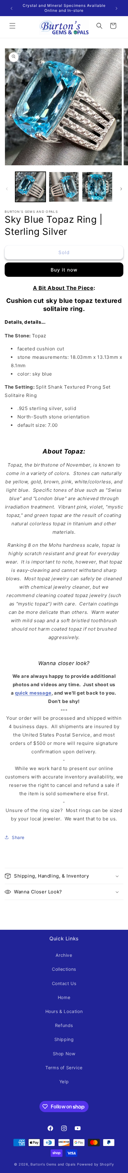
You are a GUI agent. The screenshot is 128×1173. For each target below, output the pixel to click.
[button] (12, 26)
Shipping (64, 1039)
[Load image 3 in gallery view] (97, 187)
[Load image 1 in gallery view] (30, 187)
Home (64, 997)
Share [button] (18, 837)
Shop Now (64, 1053)
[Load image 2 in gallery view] (64, 187)
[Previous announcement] (11, 8)
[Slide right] (121, 188)
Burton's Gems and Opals (53, 1164)
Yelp (64, 1081)
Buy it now (64, 270)
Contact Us (64, 983)
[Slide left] (7, 188)
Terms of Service (64, 1067)
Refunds (64, 1025)
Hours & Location (64, 1011)
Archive (64, 955)
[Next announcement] (116, 8)
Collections (64, 969)
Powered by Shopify (95, 1164)
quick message (33, 693)
